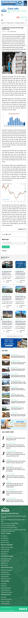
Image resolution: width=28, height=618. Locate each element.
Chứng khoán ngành (19, 23)
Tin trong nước (14, 354)
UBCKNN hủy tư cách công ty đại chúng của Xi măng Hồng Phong (20, 323)
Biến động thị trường (7, 556)
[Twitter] (8, 234)
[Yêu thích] (1, 319)
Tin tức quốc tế (14, 374)
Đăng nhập (23, 17)
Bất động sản (4, 563)
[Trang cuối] (22, 336)
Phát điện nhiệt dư (5, 574)
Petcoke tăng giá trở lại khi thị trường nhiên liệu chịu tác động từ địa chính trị (18, 376)
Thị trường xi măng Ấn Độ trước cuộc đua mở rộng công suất (18, 363)
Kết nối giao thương (15, 406)
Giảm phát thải (5, 576)
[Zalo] (26, 611)
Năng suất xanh (5, 572)
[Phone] (26, 614)
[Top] (14, 3)
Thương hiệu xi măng (6, 592)
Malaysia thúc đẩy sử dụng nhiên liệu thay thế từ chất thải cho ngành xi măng (18, 389)
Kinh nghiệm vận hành (16, 380)
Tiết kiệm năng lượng (6, 570)
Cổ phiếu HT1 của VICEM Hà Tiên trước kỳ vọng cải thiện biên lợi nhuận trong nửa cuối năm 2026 (20, 274)
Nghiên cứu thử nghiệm (7, 547)
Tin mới (5, 350)
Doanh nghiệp (5, 581)
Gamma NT (12, 610)
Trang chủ (3, 23)
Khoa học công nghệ (7, 544)
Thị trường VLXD (5, 561)
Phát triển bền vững (6, 567)
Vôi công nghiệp (5, 603)
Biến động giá (4, 565)
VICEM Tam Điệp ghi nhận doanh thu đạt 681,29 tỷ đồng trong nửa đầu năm (18, 396)
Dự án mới (3, 597)
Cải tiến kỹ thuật (5, 549)
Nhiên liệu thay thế (6, 578)
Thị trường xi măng (15, 361)
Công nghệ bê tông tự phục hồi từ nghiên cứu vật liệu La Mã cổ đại (18, 402)
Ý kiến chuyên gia (5, 590)
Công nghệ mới (14, 400)
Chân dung (13, 393)
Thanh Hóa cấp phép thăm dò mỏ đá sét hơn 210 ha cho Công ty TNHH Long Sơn (18, 357)
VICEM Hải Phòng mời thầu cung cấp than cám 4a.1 (17, 408)
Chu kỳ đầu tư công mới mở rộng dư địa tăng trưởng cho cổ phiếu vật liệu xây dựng (6, 299)
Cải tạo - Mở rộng (5, 601)
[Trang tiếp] (20, 336)
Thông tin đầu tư (10, 23)
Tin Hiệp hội (4, 536)
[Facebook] (6, 234)
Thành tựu (3, 585)
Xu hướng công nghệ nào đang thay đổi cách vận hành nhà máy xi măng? (18, 370)
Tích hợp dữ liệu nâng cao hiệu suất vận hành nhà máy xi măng (18, 382)
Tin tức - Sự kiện (5, 533)
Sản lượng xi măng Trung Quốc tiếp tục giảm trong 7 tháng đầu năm (18, 415)
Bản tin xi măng (14, 367)
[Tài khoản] (26, 608)
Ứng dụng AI (4, 553)
